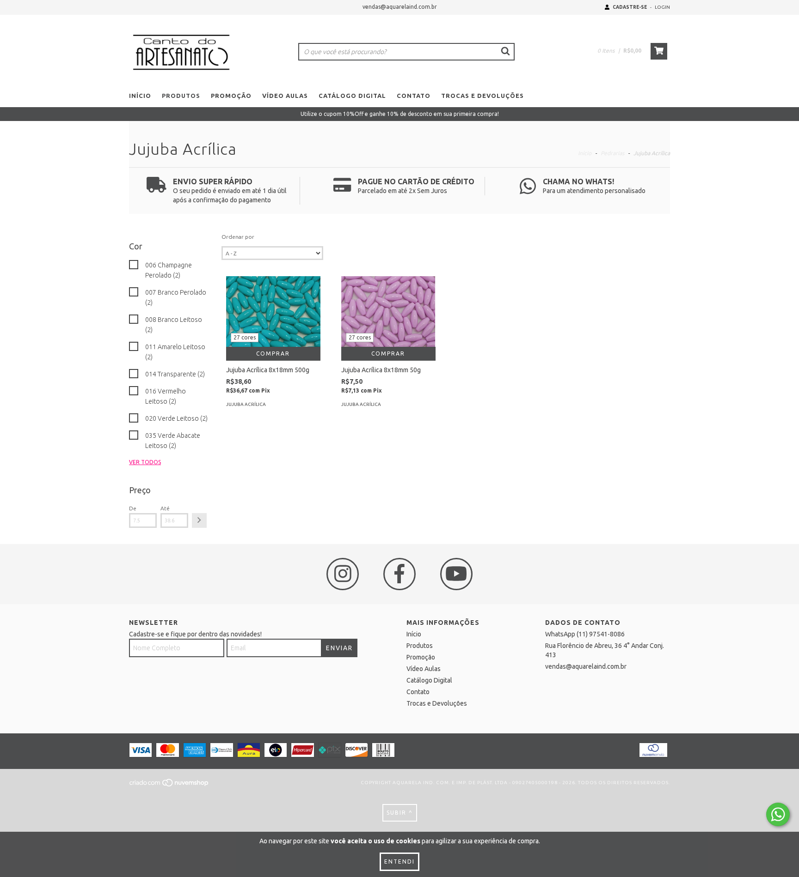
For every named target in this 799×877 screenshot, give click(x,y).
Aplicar (199, 520)
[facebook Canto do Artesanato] (399, 574)
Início (140, 95)
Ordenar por (237, 237)
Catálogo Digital (352, 95)
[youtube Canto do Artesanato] (456, 574)
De (132, 508)
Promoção (231, 95)
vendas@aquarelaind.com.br (400, 7)
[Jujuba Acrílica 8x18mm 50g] (388, 311)
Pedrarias (612, 153)
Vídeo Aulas (285, 95)
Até (165, 508)
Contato (413, 95)
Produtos (181, 95)
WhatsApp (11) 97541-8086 (585, 634)
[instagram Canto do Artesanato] (342, 574)
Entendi (399, 862)
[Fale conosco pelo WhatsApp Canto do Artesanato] (778, 814)
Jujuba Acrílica (246, 404)
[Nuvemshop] (169, 785)
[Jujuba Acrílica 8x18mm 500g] (273, 311)
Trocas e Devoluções (482, 95)
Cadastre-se (630, 7)
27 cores (245, 337)
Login (662, 7)
